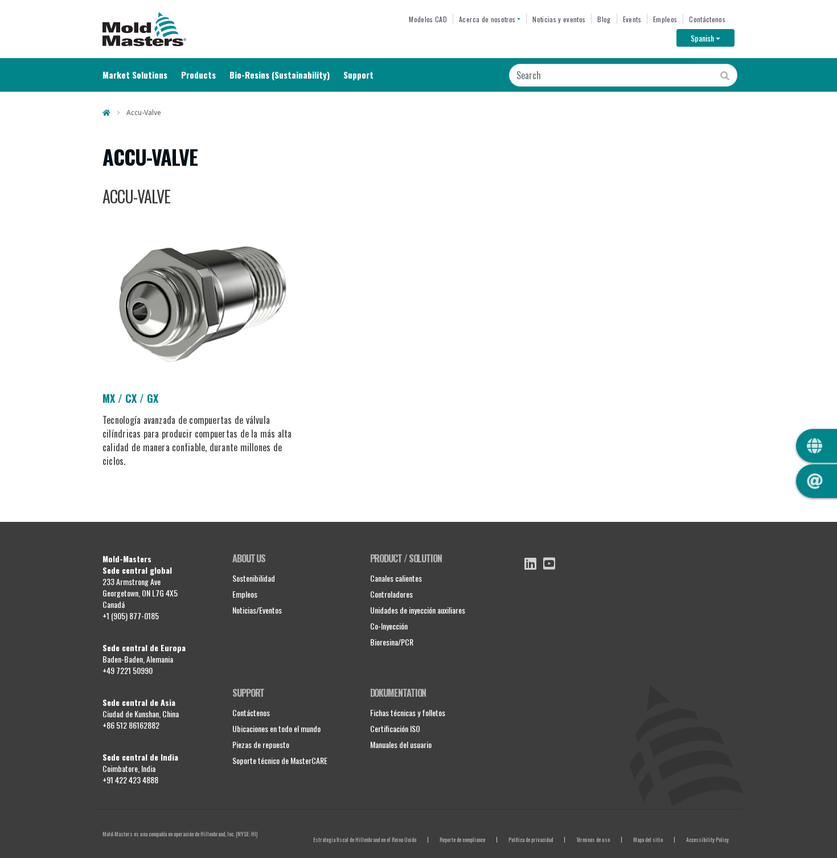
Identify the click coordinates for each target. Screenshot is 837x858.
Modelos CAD (428, 19)
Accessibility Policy (707, 839)
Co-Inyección (389, 626)
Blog (603, 19)
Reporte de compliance (462, 839)
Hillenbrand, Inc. (217, 834)
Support (358, 74)
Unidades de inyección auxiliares (417, 610)
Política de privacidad (530, 839)
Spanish (713, 37)
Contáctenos (707, 19)
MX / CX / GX (130, 398)
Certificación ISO (395, 728)
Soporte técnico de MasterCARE (279, 760)
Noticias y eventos (558, 19)
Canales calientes (396, 578)
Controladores (391, 594)
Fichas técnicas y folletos (407, 712)
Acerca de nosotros (487, 19)
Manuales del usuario (401, 744)
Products (198, 74)
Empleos (665, 19)
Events (632, 19)
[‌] (530, 563)
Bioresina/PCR (391, 642)
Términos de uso (593, 839)
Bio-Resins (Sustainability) (279, 74)
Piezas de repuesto (260, 744)
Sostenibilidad (253, 578)
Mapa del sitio (648, 839)
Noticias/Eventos (257, 610)
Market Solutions (134, 74)
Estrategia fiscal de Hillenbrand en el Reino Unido (364, 839)
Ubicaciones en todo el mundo (276, 728)
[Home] (144, 29)
